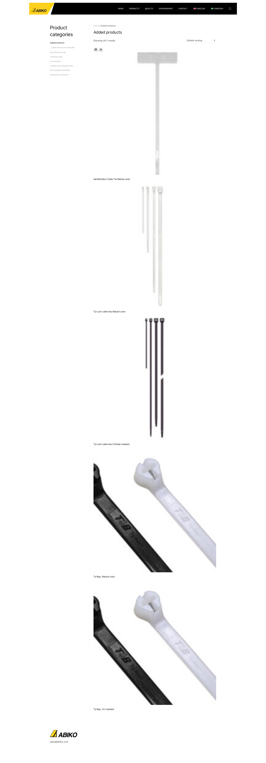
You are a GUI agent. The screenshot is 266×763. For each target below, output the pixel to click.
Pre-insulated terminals (60, 70)
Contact (182, 8)
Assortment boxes (58, 52)
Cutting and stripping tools (61, 65)
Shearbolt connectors (59, 74)
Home (121, 8)
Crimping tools (56, 56)
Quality (149, 8)
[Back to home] (42, 9)
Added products (57, 43)
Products (134, 8)
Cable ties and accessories (62, 47)
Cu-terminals (55, 61)
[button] (230, 9)
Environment (166, 8)
